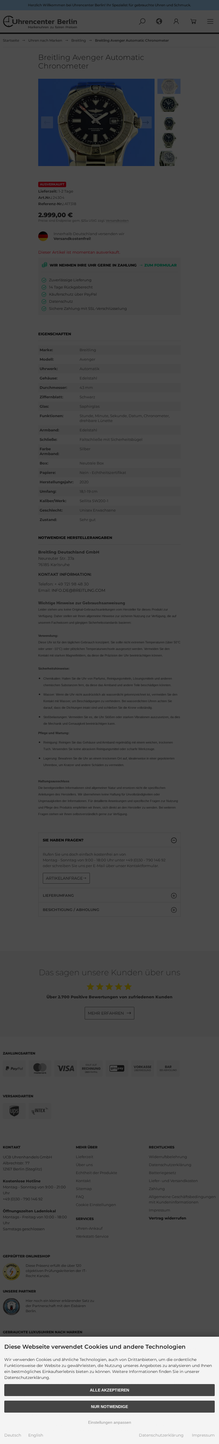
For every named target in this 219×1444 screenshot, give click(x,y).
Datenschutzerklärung (161, 1435)
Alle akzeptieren (109, 1390)
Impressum (203, 1435)
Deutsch (12, 1435)
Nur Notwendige (109, 1406)
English (35, 1435)
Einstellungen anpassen (109, 1422)
